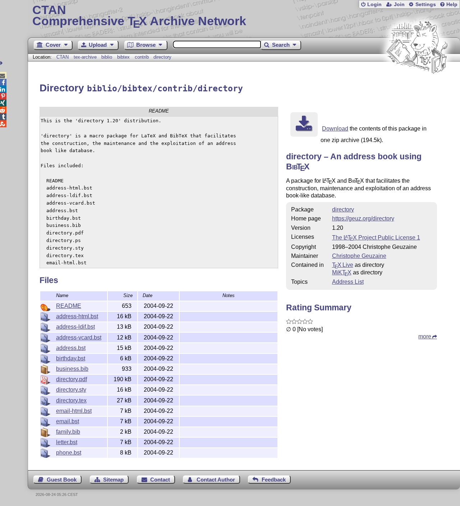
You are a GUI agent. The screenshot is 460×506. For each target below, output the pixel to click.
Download (335, 129)
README (68, 306)
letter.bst (66, 442)
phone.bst (68, 453)
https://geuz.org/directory (363, 218)
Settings (425, 4)
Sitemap (113, 480)
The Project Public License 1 (376, 237)
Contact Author (216, 480)
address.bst (71, 348)
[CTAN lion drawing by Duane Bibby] (417, 87)
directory (162, 57)
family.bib (68, 432)
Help (451, 4)
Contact (160, 480)
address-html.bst (77, 316)
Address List (348, 282)
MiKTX (341, 272)
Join (399, 4)
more (424, 336)
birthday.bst (70, 358)
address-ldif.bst (75, 327)
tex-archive (85, 57)
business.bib (72, 369)
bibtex (123, 57)
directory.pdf (71, 379)
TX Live (342, 265)
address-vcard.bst (78, 337)
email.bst (67, 421)
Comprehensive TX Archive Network (139, 16)
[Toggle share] (2, 63)
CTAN (62, 57)
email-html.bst (74, 411)
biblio (106, 57)
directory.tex (71, 400)
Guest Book (62, 480)
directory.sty (71, 390)
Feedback (274, 480)
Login (374, 4)
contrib (142, 57)
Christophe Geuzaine (359, 256)
